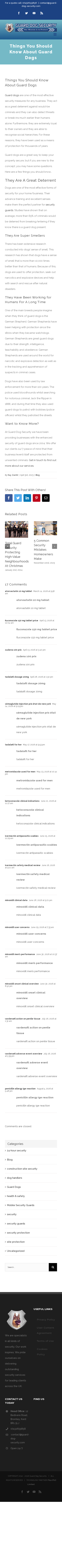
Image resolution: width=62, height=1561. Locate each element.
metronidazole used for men (20, 772)
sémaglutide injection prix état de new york (28, 704)
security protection (18, 1232)
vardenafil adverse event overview (23, 1054)
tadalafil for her (13, 745)
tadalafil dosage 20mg (17, 677)
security (12, 1214)
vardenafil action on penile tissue (22, 1019)
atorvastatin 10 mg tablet (18, 591)
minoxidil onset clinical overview (22, 984)
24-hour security (16, 1150)
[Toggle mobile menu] (55, 34)
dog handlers (14, 1177)
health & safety (16, 1196)
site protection (16, 1241)
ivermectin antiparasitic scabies (22, 836)
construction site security (22, 1168)
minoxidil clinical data (16, 900)
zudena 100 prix (13, 650)
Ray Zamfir (13, 475)
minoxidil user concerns (17, 927)
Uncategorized (15, 1250)
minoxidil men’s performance (20, 954)
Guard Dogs (14, 1186)
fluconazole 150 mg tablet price (21, 620)
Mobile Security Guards (20, 1205)
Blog (38, 475)
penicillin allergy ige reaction (20, 1089)
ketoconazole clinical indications (22, 801)
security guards (16, 1223)
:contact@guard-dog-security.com (20, 1438)
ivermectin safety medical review (22, 865)
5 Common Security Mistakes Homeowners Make (43, 549)
